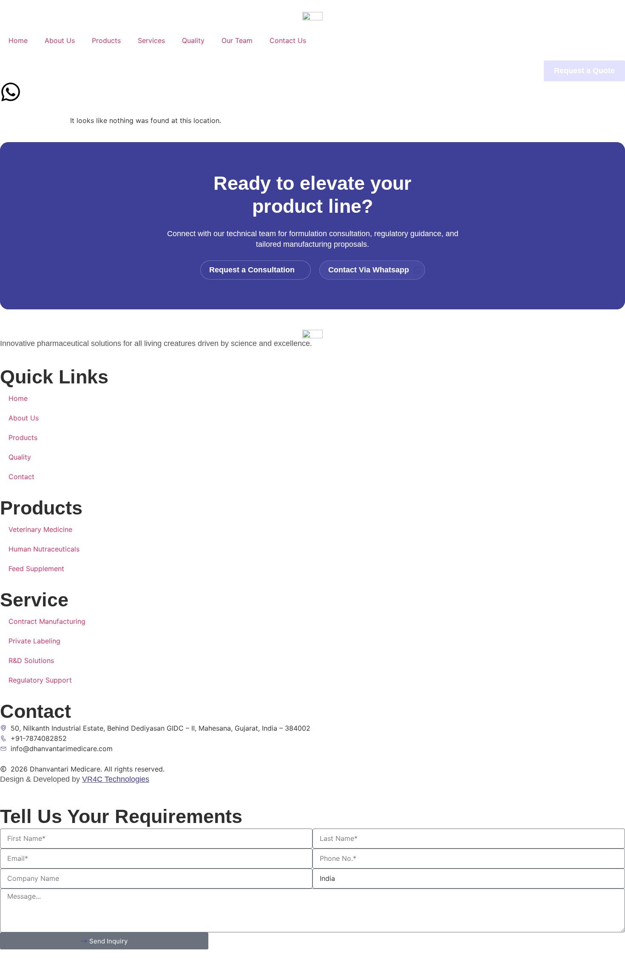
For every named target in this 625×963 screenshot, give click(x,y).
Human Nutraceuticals (44, 549)
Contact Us (288, 40)
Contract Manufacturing (47, 621)
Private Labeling (34, 641)
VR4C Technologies (115, 779)
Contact (21, 476)
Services (151, 40)
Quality (193, 40)
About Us (60, 40)
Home (18, 40)
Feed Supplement (36, 568)
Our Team (237, 40)
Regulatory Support (40, 680)
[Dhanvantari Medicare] (312, 15)
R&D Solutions (31, 660)
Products (106, 40)
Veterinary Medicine (40, 529)
